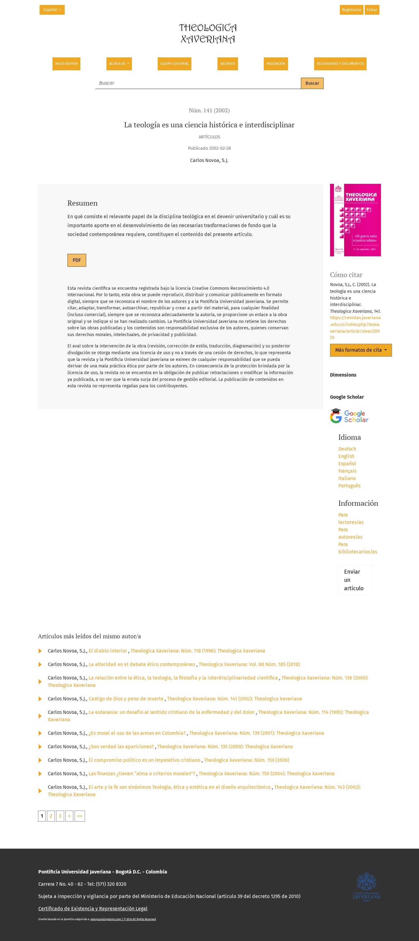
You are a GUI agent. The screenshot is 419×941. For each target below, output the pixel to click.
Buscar (312, 83)
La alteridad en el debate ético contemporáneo (142, 664)
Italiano (347, 478)
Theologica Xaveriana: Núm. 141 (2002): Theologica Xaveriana (234, 699)
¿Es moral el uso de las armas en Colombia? (138, 733)
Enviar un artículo (354, 580)
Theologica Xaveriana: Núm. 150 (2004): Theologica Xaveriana (267, 773)
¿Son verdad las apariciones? (122, 746)
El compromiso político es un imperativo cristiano (145, 760)
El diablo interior (108, 651)
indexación (276, 64)
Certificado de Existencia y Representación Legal (93, 909)
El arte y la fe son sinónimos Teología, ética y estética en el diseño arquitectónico (180, 787)
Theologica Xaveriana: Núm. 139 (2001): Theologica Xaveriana (256, 733)
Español (54, 9)
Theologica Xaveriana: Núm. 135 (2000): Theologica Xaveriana (225, 746)
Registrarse (351, 10)
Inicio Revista (66, 64)
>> (79, 816)
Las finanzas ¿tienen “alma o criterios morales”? (142, 773)
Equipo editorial (174, 64)
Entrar (372, 10)
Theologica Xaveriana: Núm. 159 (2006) (246, 760)
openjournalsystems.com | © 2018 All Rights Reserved (123, 919)
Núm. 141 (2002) (209, 110)
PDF (77, 260)
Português (349, 486)
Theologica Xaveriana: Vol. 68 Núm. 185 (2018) (249, 664)
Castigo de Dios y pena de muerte (127, 699)
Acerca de (117, 64)
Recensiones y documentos (340, 64)
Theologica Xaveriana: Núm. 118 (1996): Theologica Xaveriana (198, 651)
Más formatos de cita (359, 350)
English (346, 456)
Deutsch (347, 449)
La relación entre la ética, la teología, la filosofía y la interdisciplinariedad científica (184, 678)
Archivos (227, 64)
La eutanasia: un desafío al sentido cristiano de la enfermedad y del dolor (172, 712)
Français (347, 471)
